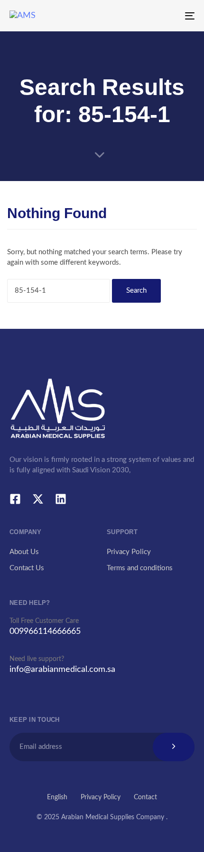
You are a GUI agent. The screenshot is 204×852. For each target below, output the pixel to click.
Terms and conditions (140, 568)
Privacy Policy (129, 551)
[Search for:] (58, 291)
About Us (24, 551)
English (57, 797)
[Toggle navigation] (164, 15)
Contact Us (26, 568)
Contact (145, 797)
